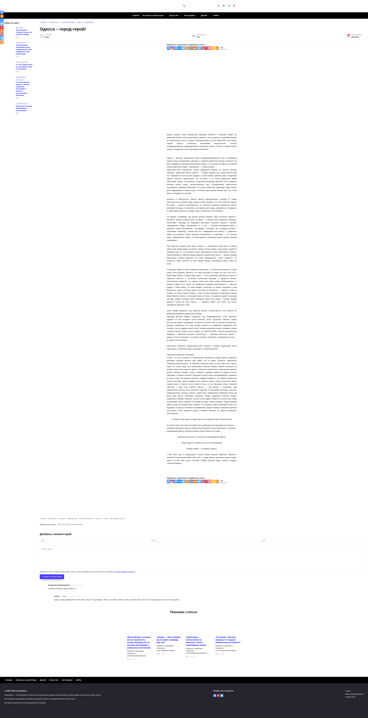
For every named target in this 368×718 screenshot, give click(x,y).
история (62, 518)
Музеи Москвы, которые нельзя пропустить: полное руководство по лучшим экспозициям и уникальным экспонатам (139, 642)
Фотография (189, 15)
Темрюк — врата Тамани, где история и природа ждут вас (168, 639)
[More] (217, 48)
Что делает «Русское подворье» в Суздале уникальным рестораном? (227, 639)
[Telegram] (198, 48)
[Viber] (202, 48)
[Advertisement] (97, 503)
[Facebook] (168, 48)
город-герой (52, 518)
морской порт (72, 518)
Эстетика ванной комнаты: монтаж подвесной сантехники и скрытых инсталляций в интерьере (22, 88)
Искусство (173, 15)
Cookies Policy (350, 697)
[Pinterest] (206, 48)
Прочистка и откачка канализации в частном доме (24, 108)
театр (106, 518)
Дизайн (204, 15)
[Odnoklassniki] (187, 48)
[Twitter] (183, 48)
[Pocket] (209, 48)
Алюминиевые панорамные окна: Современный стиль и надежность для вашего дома (24, 49)
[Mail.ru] (191, 48)
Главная (135, 15)
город (43, 518)
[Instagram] (172, 48)
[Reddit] (194, 48)
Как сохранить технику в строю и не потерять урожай (24, 32)
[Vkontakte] (180, 48)
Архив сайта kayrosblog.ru (354, 694)
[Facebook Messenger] (176, 48)
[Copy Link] (213, 48)
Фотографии (67, 680)
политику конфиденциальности (124, 572)
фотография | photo (118, 518)
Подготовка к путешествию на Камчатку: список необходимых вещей (196, 641)
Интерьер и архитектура (153, 15)
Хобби (216, 15)
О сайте (348, 691)
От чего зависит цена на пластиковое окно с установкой (24, 67)
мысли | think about (86, 518)
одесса (98, 518)
